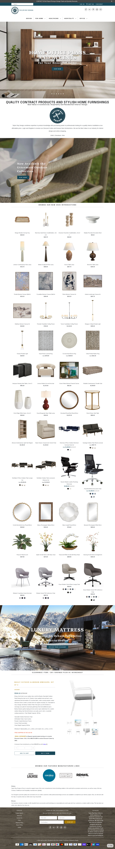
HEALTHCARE (54, 18)
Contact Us (19, 818)
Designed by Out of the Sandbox (55, 840)
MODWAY (17, 689)
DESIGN (29, 18)
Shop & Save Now (57, 71)
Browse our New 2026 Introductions (57, 205)
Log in (82, 4)
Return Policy (19, 825)
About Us (19, 815)
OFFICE (83, 18)
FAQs (19, 820)
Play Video (23, 177)
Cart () (91, 4)
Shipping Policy (19, 822)
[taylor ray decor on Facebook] (85, 9)
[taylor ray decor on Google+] (89, 9)
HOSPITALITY (69, 18)
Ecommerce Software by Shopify (70, 840)
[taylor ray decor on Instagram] (97, 9)
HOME (19, 827)
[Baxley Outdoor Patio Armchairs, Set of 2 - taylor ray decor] (83, 698)
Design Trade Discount (57, 647)
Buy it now (45, 753)
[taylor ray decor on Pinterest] (93, 9)
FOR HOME (39, 18)
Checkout (99, 4)
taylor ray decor (43, 840)
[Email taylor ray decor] (100, 9)
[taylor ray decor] (22, 11)
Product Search (19, 813)
